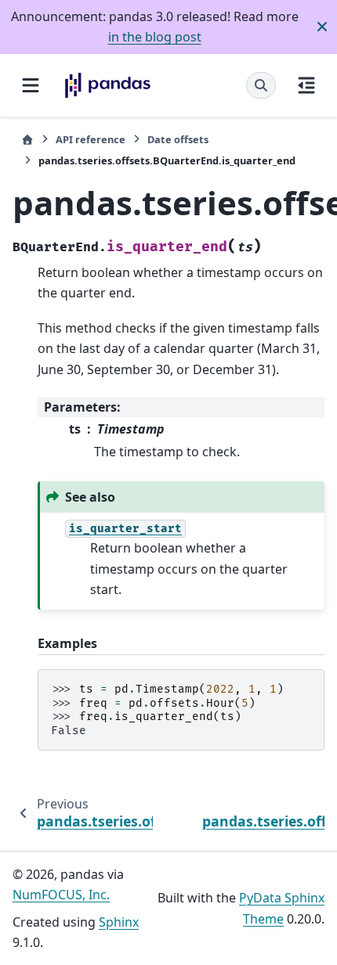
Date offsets (177, 139)
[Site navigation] (31, 85)
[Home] (27, 139)
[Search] (261, 85)
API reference (90, 139)
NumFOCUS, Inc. (61, 894)
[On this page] (306, 85)
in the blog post (154, 36)
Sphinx (119, 922)
